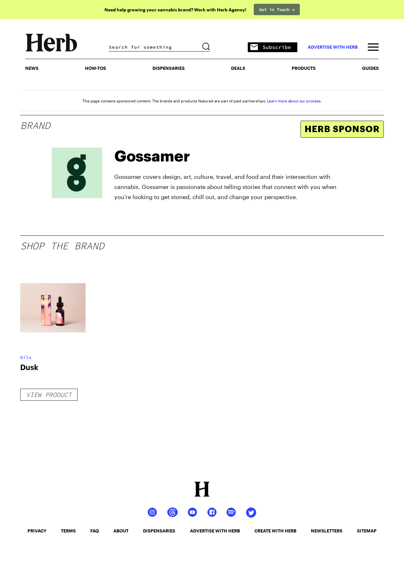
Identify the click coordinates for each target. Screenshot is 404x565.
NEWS (32, 68)
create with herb (275, 530)
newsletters (326, 530)
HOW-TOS (95, 68)
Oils (26, 357)
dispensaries (159, 530)
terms (68, 530)
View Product (49, 394)
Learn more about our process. (294, 101)
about (120, 530)
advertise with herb (333, 47)
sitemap (367, 530)
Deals (238, 68)
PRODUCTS (304, 68)
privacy (36, 530)
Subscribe (277, 47)
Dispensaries (168, 68)
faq (94, 530)
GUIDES (370, 68)
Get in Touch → (276, 9)
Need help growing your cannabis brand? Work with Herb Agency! (175, 9)
